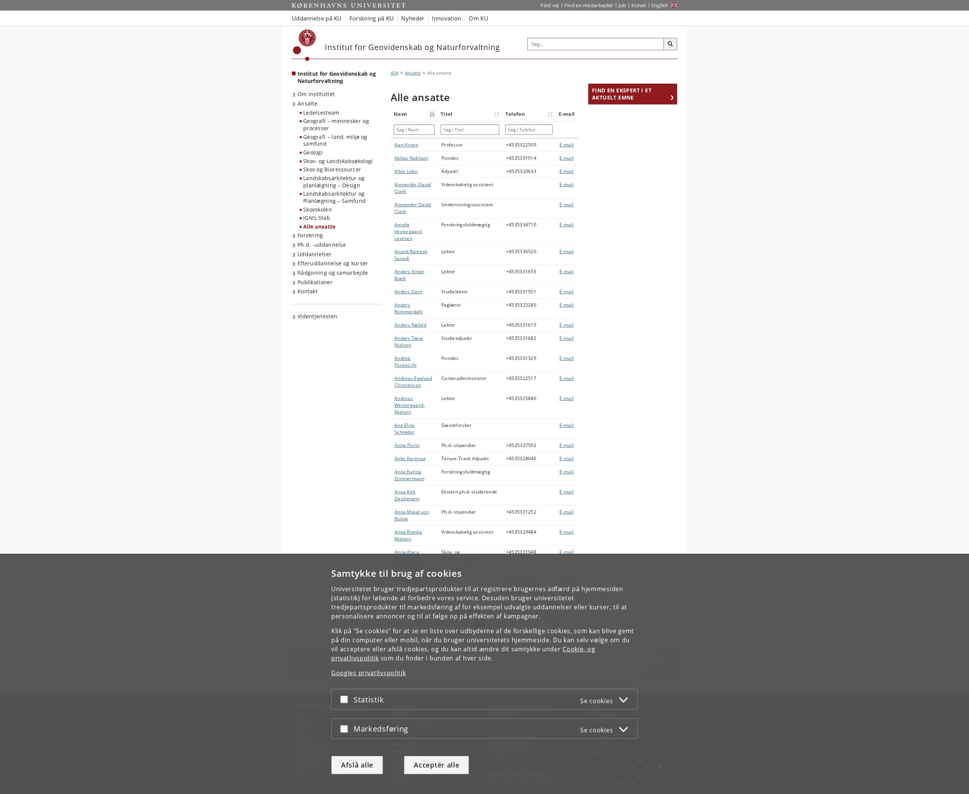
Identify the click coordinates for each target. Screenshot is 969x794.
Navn (400, 114)
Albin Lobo (406, 171)
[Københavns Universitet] (304, 45)
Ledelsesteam (321, 112)
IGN (394, 73)
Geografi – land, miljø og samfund (335, 140)
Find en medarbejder (589, 5)
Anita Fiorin (407, 445)
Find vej (550, 5)
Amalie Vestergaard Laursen (408, 231)
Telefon (515, 114)
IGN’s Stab (316, 217)
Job (622, 5)
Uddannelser (315, 254)
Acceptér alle (436, 764)
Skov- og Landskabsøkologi (338, 161)
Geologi (313, 152)
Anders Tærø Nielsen (408, 341)
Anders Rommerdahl (408, 308)
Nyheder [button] (412, 18)
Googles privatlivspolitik (368, 673)
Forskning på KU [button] (371, 18)
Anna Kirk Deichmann (407, 495)
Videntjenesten (317, 316)
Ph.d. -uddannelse (322, 244)
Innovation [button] (446, 18)
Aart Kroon (406, 145)
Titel (447, 114)
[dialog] (484, 674)
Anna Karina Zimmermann (409, 475)
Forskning (310, 235)
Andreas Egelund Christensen (413, 381)
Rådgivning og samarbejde (333, 272)
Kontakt (308, 291)
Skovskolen (317, 209)
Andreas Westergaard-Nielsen (409, 405)
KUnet (638, 5)
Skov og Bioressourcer (332, 169)
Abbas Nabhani (411, 158)
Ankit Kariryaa (409, 458)
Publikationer (315, 282)
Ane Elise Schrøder (404, 428)
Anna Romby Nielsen (408, 535)
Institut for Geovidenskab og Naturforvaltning (337, 77)
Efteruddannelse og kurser (333, 263)
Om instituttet (316, 94)
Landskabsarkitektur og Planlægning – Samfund (334, 197)
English (659, 5)
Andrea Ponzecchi (405, 361)
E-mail (566, 145)
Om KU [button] (478, 18)
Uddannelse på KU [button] (317, 18)
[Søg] (670, 44)
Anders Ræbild (410, 325)
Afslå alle (357, 764)
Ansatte (308, 103)
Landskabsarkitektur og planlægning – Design (334, 181)
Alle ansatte (319, 226)
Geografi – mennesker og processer (336, 124)
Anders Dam (408, 291)
